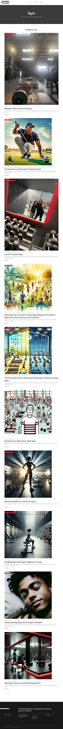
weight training (26, 106)
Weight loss (24, 620)
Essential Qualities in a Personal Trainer (20, 501)
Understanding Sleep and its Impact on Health (23, 622)
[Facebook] (6, 715)
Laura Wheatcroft (40, 106)
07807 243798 (35, 716)
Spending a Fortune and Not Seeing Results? (23, 683)
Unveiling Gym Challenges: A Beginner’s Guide (23, 562)
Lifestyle (11, 106)
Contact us (48, 715)
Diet (6, 681)
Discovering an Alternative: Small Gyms (20, 441)
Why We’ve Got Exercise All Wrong (18, 109)
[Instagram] (9, 715)
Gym (6, 106)
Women (16, 252)
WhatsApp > (34, 718)
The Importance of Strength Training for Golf (23, 169)
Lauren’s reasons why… (14, 254)
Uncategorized (25, 167)
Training (17, 106)
